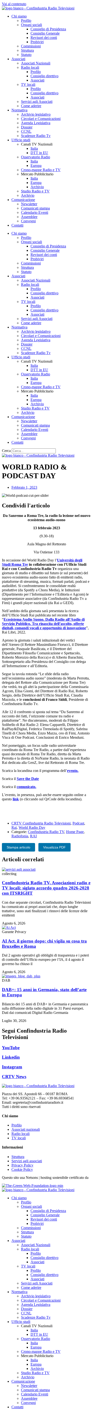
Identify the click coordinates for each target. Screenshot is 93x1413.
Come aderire (31, 106)
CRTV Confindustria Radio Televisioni (41, 823)
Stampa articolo (18, 847)
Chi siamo (19, 16)
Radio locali (30, 67)
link (16, 799)
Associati (18, 59)
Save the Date (28, 779)
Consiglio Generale (45, 33)
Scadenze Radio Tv (36, 136)
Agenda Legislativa (35, 123)
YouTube (11, 1047)
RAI (33, 836)
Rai (14, 827)
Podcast (78, 823)
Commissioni (31, 46)
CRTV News (14, 1076)
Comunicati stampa (35, 208)
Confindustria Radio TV (46, 832)
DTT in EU (39, 153)
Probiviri (37, 42)
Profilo (26, 20)
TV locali (28, 84)
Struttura (27, 50)
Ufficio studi (20, 140)
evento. (72, 771)
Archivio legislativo (36, 114)
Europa (36, 166)
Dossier (26, 127)
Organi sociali (31, 25)
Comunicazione (23, 200)
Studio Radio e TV (35, 191)
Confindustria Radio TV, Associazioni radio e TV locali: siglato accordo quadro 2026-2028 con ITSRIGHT (46, 888)
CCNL (26, 131)
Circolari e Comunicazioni (41, 119)
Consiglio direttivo (44, 76)
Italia (34, 148)
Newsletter (29, 204)
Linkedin (11, 1057)
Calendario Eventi (34, 212)
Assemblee (29, 217)
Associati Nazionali (35, 63)
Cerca (6, 451)
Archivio (37, 187)
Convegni (28, 221)
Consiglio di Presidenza (48, 29)
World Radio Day (32, 827)
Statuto (26, 55)
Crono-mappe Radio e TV (41, 170)
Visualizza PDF (54, 847)
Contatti (17, 225)
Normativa (19, 110)
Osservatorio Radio (35, 157)
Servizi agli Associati (36, 102)
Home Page (75, 832)
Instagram (12, 1066)
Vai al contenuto (14, 4)
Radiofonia (19, 836)
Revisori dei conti (44, 38)
